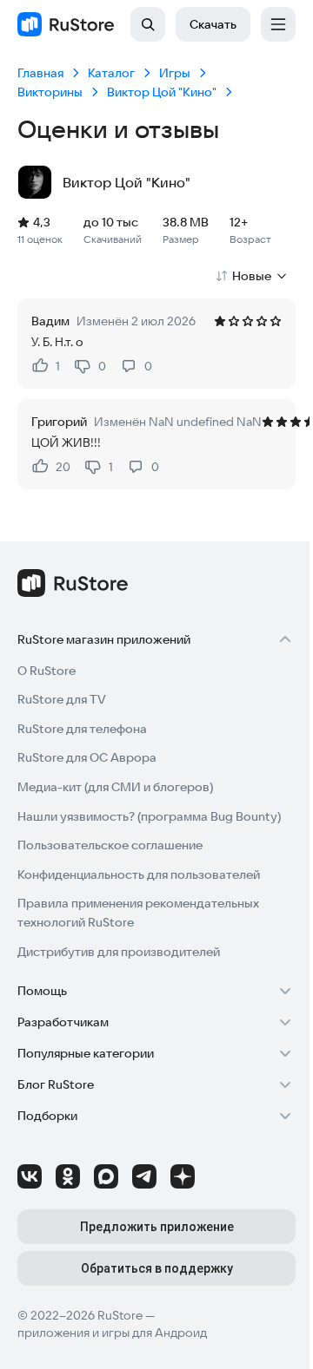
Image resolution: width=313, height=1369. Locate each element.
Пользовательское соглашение (110, 845)
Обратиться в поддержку (157, 1268)
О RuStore (46, 670)
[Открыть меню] (278, 24)
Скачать (213, 24)
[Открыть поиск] (147, 24)
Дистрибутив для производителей (118, 952)
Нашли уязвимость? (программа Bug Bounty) (149, 816)
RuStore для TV (61, 699)
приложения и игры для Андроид (112, 1332)
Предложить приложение (157, 1227)
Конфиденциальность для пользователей (138, 874)
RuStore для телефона (82, 729)
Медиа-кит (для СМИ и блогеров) (115, 787)
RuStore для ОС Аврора (86, 757)
